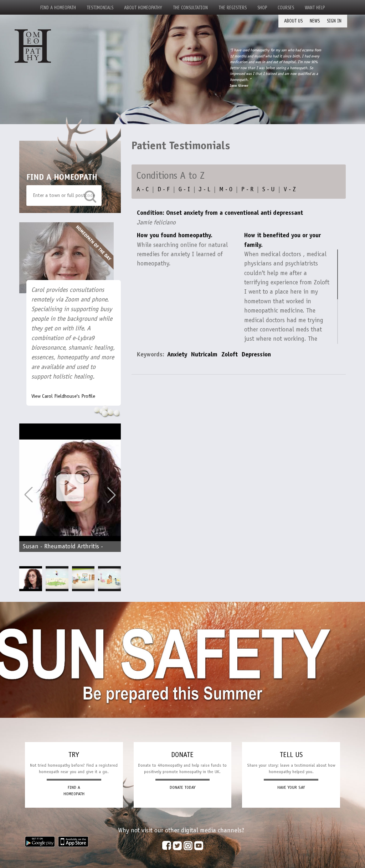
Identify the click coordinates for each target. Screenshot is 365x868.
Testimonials (100, 7)
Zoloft (229, 354)
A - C (143, 189)
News (315, 21)
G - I (184, 189)
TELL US (291, 754)
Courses (286, 7)
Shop (262, 7)
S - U (268, 189)
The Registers (233, 7)
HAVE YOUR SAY (291, 787)
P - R (247, 189)
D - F (164, 189)
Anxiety (177, 354)
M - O (225, 189)
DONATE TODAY (182, 787)
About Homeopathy (143, 7)
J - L (204, 189)
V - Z (290, 189)
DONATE (182, 754)
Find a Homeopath (58, 7)
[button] (111, 495)
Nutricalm (204, 354)
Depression (256, 354)
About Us (293, 21)
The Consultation (190, 7)
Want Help (315, 7)
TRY (73, 754)
